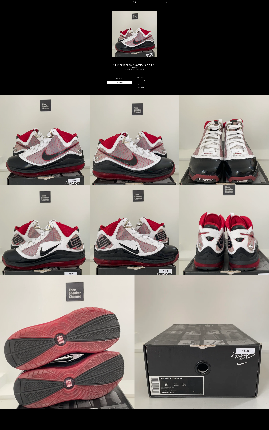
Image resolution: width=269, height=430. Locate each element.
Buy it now (120, 82)
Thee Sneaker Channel (135, 424)
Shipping (132, 69)
